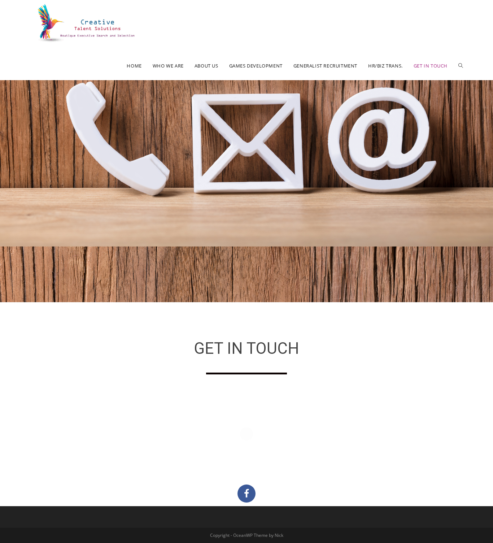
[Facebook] (246, 494)
